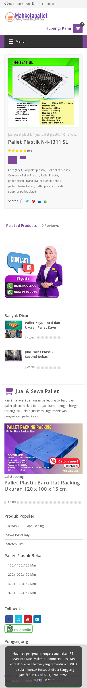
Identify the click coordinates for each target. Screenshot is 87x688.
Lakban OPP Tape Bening (25, 526)
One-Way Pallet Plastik (23, 175)
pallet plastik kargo (21, 186)
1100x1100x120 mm (21, 565)
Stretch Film (15, 544)
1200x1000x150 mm (21, 574)
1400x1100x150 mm (21, 592)
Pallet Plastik (49, 175)
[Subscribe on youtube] (28, 619)
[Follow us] (18, 619)
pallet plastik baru (20, 181)
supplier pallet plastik (22, 191)
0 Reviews (50, 225)
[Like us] (9, 619)
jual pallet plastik (58, 170)
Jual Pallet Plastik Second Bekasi (39, 354)
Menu (20, 41)
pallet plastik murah (49, 186)
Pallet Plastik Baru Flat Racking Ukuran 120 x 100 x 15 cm (42, 485)
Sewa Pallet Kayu (18, 535)
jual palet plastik (34, 170)
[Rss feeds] (37, 619)
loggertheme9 (51, 681)
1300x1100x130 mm (21, 584)
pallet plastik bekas (47, 181)
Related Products (21, 225)
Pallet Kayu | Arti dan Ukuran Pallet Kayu (42, 325)
